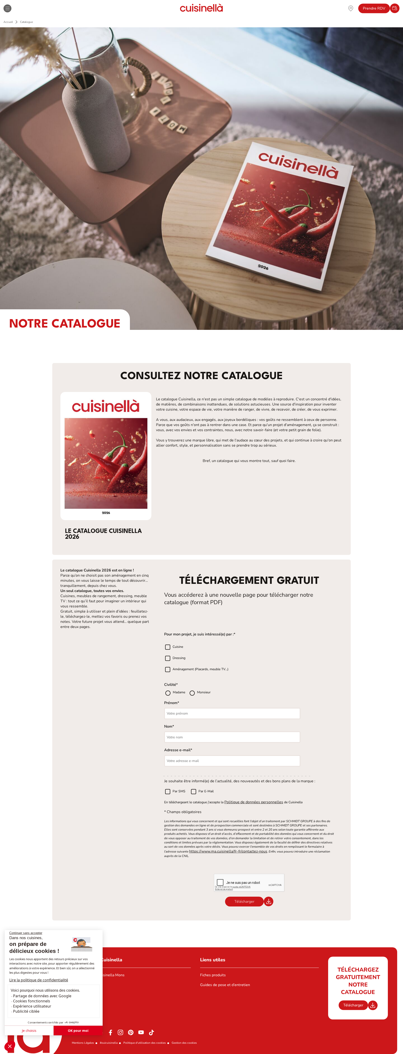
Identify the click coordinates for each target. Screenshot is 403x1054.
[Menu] (7, 8)
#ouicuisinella (109, 1043)
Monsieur (204, 692)
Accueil (8, 22)
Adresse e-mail (177, 750)
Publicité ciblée (26, 1011)
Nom (168, 726)
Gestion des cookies (184, 1043)
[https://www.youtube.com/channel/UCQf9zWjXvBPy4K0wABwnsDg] (141, 1032)
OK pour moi (78, 1030)
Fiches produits (213, 975)
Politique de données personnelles (253, 802)
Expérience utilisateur (32, 1006)
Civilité (170, 684)
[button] (9, 1046)
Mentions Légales (83, 1043)
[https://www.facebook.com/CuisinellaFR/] (110, 1032)
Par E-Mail (206, 791)
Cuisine (178, 647)
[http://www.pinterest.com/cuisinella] (131, 1032)
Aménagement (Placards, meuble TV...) (200, 669)
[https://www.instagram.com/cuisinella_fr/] (120, 1032)
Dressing (179, 658)
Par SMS (179, 791)
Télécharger (353, 1005)
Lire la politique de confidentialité (38, 980)
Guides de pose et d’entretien (225, 984)
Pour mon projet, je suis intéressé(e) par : (199, 634)
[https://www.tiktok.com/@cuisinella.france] (151, 1032)
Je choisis (29, 1030)
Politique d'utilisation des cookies (144, 1043)
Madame (179, 692)
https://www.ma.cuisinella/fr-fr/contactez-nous (228, 851)
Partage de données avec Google (42, 995)
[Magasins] (351, 8)
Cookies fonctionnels (31, 1001)
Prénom (170, 702)
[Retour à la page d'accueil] (201, 8)
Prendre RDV (374, 8)
